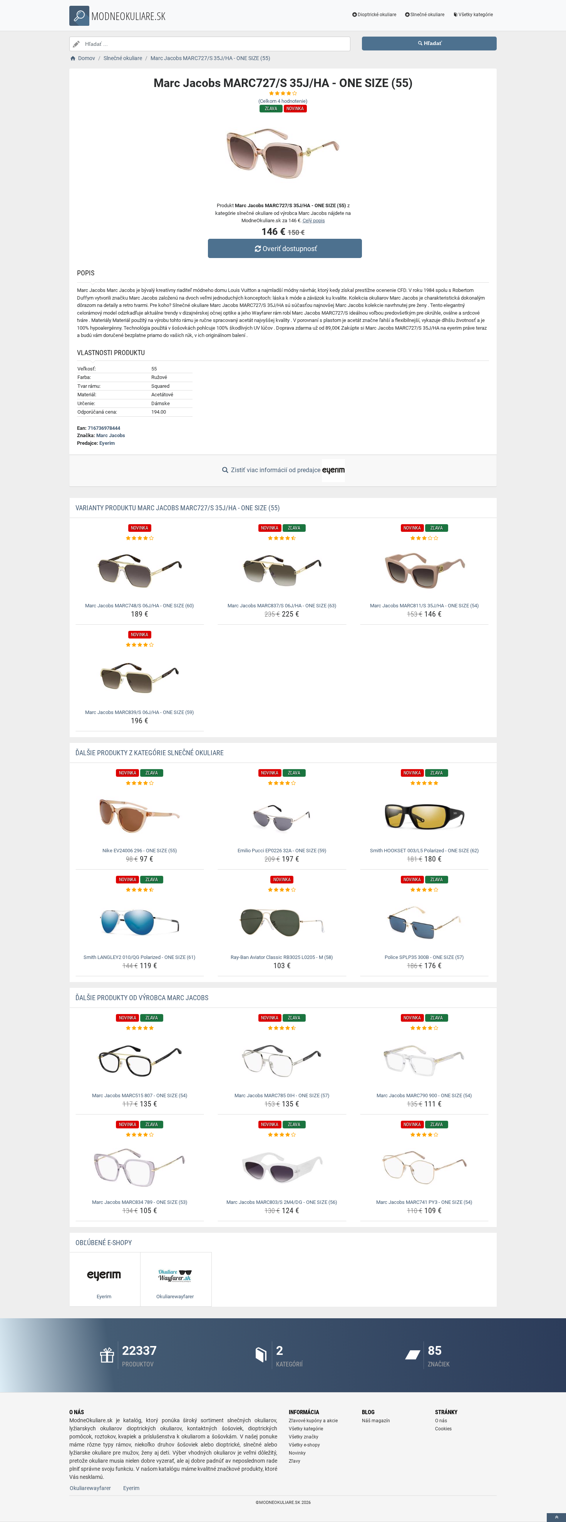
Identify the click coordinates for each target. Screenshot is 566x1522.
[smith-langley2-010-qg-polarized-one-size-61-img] (140, 923)
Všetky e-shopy (304, 1445)
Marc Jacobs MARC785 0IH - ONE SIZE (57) (282, 1095)
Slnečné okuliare (427, 14)
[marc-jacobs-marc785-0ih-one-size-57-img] (282, 1061)
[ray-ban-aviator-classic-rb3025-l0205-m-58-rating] (282, 890)
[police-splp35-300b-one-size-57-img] (424, 923)
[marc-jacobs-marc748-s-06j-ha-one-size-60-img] (140, 571)
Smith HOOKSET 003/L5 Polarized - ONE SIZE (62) (424, 850)
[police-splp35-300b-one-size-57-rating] (424, 890)
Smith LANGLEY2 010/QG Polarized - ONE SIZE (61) (140, 957)
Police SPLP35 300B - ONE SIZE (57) (424, 957)
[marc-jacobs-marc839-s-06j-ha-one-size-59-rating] (140, 645)
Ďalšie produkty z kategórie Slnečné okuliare (149, 753)
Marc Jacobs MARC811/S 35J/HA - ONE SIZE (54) (424, 605)
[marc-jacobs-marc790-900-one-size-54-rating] (424, 1028)
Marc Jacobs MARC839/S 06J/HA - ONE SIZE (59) (139, 712)
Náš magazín (376, 1420)
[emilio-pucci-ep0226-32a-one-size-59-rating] (282, 783)
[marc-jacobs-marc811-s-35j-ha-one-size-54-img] (424, 571)
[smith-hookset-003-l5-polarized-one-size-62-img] (424, 816)
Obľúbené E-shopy (103, 1243)
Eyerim (107, 443)
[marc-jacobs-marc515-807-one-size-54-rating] (140, 1028)
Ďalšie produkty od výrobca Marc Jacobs (141, 998)
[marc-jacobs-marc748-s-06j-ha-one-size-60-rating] (140, 538)
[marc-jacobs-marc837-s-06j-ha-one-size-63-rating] (282, 538)
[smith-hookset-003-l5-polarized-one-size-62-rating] (424, 783)
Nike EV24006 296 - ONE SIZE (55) (139, 850)
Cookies (443, 1428)
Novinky (297, 1453)
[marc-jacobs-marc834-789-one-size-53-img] (140, 1168)
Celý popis (314, 220)
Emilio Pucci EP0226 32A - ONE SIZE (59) (282, 850)
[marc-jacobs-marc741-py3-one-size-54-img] (424, 1168)
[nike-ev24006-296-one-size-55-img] (140, 816)
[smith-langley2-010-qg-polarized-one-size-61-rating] (140, 890)
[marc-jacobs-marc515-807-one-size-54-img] (140, 1061)
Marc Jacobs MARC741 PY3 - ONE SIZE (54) (424, 1202)
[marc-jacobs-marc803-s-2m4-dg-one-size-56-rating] (282, 1135)
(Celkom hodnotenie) (283, 101)
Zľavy (294, 1461)
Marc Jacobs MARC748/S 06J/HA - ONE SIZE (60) (139, 605)
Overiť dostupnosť (290, 249)
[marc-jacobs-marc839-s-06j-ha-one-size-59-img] (140, 678)
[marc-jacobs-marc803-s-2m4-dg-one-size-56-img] (282, 1168)
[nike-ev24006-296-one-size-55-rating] (140, 783)
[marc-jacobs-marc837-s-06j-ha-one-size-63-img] (282, 571)
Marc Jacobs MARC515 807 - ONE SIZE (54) (140, 1095)
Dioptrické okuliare (377, 14)
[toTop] (556, 1517)
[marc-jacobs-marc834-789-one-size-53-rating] (140, 1135)
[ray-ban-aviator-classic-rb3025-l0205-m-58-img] (282, 923)
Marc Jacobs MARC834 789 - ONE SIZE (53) (140, 1202)
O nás (441, 1420)
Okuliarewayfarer (90, 1488)
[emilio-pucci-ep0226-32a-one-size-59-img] (282, 816)
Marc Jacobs (110, 435)
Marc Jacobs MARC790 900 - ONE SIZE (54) (424, 1095)
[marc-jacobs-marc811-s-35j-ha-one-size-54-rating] (424, 538)
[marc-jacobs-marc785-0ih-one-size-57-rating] (282, 1028)
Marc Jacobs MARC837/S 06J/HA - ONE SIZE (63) (282, 605)
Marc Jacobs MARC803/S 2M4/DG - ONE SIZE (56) (281, 1202)
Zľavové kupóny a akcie (313, 1420)
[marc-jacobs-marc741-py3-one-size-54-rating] (424, 1135)
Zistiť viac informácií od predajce (275, 470)
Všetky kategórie (476, 14)
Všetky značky (303, 1437)
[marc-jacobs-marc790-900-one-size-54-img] (424, 1061)
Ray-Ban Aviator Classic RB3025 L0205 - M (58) (282, 957)
